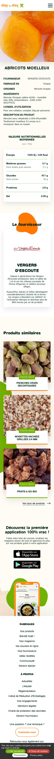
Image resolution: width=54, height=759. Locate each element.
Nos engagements (27, 701)
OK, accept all (16, 751)
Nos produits (27, 631)
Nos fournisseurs (27, 651)
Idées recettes (27, 656)
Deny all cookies (39, 751)
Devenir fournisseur (27, 715)
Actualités (27, 681)
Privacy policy (36, 755)
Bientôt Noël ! (27, 636)
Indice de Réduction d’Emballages (27, 696)
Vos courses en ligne (27, 646)
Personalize (20, 755)
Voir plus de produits (33, 503)
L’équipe (27, 686)
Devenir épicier (27, 665)
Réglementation (27, 691)
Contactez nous (27, 732)
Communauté (27, 661)
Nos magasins (27, 641)
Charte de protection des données (27, 711)
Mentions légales (27, 706)
